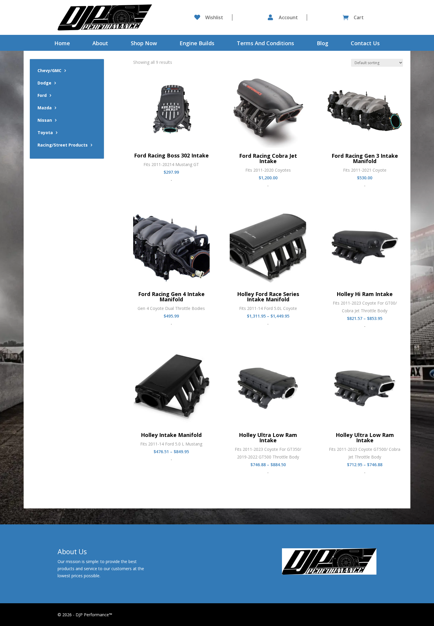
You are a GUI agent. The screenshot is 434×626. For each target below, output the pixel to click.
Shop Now (144, 44)
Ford (42, 95)
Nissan (44, 120)
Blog (322, 44)
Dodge (44, 83)
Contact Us (365, 44)
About (100, 44)
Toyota (45, 133)
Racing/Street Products (62, 145)
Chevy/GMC (49, 71)
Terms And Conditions (265, 44)
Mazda (44, 108)
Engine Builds (197, 44)
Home (62, 44)
